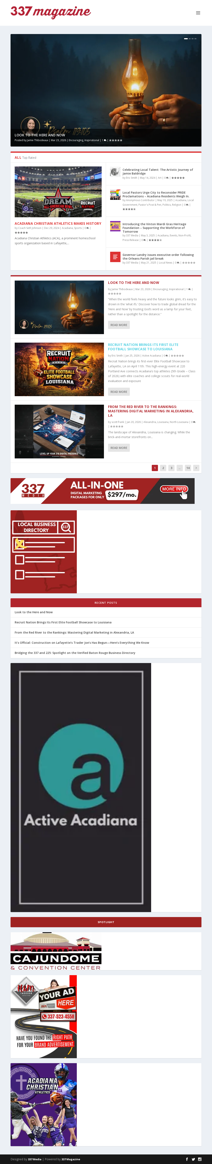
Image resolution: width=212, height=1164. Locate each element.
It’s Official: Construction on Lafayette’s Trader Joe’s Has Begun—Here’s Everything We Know (82, 643)
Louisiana (163, 422)
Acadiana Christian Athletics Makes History (58, 223)
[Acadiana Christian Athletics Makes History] (58, 191)
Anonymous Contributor (140, 200)
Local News (165, 262)
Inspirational (91, 140)
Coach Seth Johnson (29, 228)
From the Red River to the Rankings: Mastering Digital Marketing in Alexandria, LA (151, 411)
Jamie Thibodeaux (37, 140)
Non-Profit (184, 235)
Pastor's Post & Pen (150, 204)
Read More (119, 325)
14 (188, 468)
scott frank (118, 422)
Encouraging (76, 140)
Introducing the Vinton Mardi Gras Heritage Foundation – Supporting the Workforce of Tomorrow (154, 227)
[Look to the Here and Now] (59, 307)
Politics (167, 204)
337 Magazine (70, 1159)
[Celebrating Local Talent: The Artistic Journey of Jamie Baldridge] (115, 172)
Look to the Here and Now (40, 135)
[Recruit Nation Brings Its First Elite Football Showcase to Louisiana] (59, 369)
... (180, 468)
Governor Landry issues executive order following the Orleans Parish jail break (158, 256)
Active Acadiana (151, 355)
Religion (176, 204)
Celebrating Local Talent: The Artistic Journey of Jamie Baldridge (158, 171)
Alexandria (149, 422)
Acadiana (67, 228)
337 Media (132, 235)
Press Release (131, 240)
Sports (78, 228)
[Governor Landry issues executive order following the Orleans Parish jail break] (115, 257)
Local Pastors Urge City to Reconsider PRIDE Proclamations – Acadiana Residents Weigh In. (156, 194)
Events (173, 235)
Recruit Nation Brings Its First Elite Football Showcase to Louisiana (143, 346)
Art (159, 178)
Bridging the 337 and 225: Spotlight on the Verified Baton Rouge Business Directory (75, 653)
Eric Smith (131, 178)
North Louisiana (179, 422)
